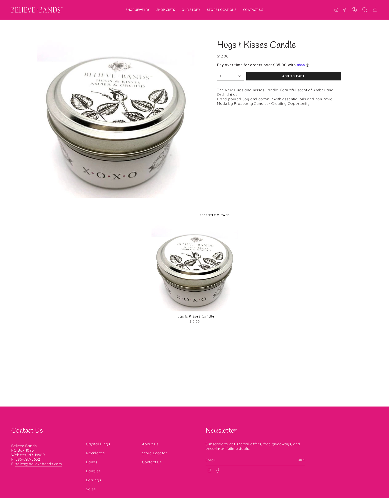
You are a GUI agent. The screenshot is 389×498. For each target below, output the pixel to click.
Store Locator (154, 453)
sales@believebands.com (38, 463)
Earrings (93, 480)
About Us (150, 444)
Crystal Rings (98, 444)
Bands (91, 462)
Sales (91, 489)
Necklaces (95, 453)
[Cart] (375, 10)
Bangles (93, 471)
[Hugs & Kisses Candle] (195, 268)
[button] (137, 10)
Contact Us (152, 462)
